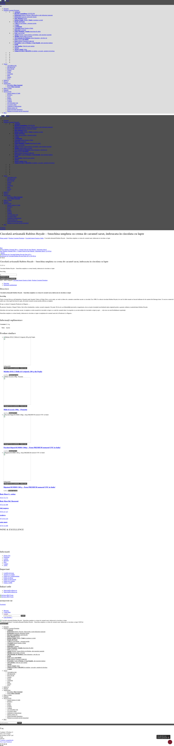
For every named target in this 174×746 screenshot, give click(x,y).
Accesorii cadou (11, 104)
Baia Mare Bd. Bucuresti (9, 501)
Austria (9, 70)
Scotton (9, 100)
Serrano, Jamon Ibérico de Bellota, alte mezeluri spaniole (32, 35)
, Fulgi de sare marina (24, 46)
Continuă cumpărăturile (6, 740)
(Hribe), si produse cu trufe (28, 20)
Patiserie (6, 90)
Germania (10, 74)
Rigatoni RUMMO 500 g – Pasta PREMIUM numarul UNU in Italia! (29, 487)
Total (1, 737)
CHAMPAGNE (12, 65)
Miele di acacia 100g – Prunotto (15, 410)
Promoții (6, 8)
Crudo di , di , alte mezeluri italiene (33, 43)
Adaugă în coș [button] (13, 413)
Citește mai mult (13, 375)
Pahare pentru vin (12, 108)
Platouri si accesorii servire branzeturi (18, 111)
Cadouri (9, 101)
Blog (5, 113)
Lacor (9, 96)
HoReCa (6, 80)
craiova (3, 515)
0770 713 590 (4, 525)
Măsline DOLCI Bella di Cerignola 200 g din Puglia (23, 372)
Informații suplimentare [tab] (10, 285)
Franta (9, 72)
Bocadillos (14, 85)
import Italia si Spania (23, 36)
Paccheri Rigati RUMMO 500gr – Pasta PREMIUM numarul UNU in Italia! (32, 447)
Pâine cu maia (8, 88)
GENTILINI (24, 13)
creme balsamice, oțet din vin (30, 38)
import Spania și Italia (23, 28)
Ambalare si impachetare (14, 106)
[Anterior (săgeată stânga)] (0, 745)
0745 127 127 (4, 511)
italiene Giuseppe (24, 41)
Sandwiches (7, 83)
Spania (20, 18)
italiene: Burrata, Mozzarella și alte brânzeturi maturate (33, 15)
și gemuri (20, 30)
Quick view (23, 368)
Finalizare (9, 742)
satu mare (3, 522)
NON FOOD (7, 91)
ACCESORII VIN (12, 103)
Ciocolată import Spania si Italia (34, 238)
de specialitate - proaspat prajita (25, 23)
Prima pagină (4, 238)
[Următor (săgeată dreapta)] (2, 745)
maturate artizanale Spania (25, 17)
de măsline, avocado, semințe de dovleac (34, 51)
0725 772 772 (4, 497)
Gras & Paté (19, 33)
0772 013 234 (4, 518)
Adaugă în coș (4, 276)
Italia (8, 75)
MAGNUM (10, 69)
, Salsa (20, 49)
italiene (21, 39)
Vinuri (5, 64)
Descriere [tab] (6, 283)
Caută (23, 615)
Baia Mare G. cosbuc (8, 494)
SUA (8, 78)
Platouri (6, 82)
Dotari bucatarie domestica (14, 109)
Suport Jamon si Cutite (13, 93)
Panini (13, 87)
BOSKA (9, 95)
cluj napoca (4, 508)
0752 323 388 (4, 504)
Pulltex (9, 98)
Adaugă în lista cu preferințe (8, 278)
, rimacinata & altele (27, 31)
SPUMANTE (11, 67)
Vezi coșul (3, 742)
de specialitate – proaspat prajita (18, 641)
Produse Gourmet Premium (11, 10)
